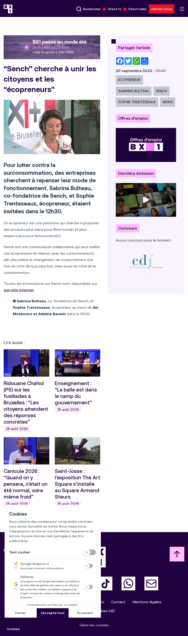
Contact (118, 602)
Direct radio (137, 9)
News (168, 102)
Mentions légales (147, 602)
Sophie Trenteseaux (137, 102)
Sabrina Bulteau (133, 91)
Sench (161, 91)
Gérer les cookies (94, 625)
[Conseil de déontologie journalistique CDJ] (146, 261)
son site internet (19, 290)
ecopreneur (129, 79)
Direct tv (114, 9)
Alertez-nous (161, 9)
